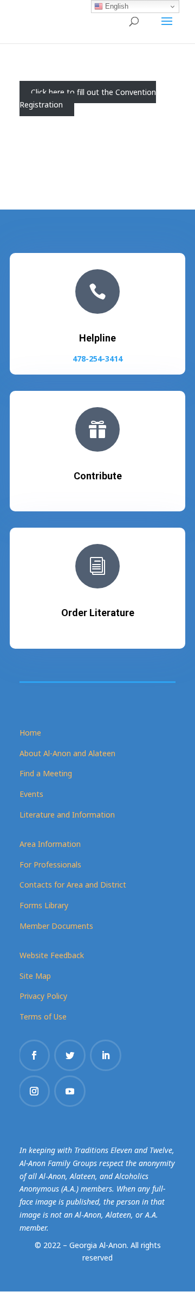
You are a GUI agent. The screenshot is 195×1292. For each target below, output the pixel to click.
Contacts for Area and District (73, 884)
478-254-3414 (97, 358)
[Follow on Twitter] (70, 1055)
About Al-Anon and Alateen (67, 753)
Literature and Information (67, 814)
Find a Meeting (46, 773)
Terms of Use (43, 1016)
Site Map (35, 976)
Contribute (98, 476)
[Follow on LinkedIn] (105, 1055)
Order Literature (97, 612)
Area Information (50, 844)
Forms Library (44, 905)
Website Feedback (52, 955)
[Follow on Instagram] (34, 1091)
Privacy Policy (43, 996)
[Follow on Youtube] (70, 1091)
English (115, 6)
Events (31, 794)
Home (30, 732)
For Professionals (50, 864)
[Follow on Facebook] (34, 1055)
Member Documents (56, 926)
